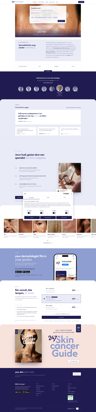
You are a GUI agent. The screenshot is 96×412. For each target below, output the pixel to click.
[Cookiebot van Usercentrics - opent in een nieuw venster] (64, 194)
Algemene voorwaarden (72, 387)
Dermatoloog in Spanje (40, 391)
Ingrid (62, 133)
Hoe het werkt (52, 2)
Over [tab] (65, 197)
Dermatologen (41, 2)
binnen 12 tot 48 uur (50, 51)
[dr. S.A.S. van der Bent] (28, 88)
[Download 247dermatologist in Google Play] (26, 272)
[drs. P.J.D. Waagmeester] (75, 88)
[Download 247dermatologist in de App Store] (18, 272)
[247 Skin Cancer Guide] (63, 346)
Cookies (69, 389)
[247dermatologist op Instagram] (68, 408)
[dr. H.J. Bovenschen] (36, 88)
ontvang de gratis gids (73, 361)
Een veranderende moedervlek (41, 17)
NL (77, 408)
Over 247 (53, 387)
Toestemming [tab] (31, 197)
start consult (81, 1)
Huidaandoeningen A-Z (23, 66)
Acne (33, 17)
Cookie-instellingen (71, 391)
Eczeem (49, 17)
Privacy (69, 386)
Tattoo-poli (38, 389)
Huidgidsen (35, 2)
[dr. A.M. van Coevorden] (67, 88)
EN (79, 408)
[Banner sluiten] (71, 193)
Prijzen (47, 2)
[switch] (41, 213)
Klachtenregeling (71, 393)
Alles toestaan (64, 217)
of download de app (35, 21)
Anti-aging (55, 17)
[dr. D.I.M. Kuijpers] (59, 88)
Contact (73, 66)
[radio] (61, 290)
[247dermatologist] (17, 2)
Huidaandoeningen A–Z (40, 386)
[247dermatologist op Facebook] (73, 408)
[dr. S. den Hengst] (44, 88)
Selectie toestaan (48, 217)
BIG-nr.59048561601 (59, 95)
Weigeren (32, 217)
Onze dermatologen (55, 386)
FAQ (57, 2)
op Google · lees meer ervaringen (75, 107)
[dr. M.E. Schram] (51, 88)
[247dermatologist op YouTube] (72, 408)
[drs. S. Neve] (20, 88)
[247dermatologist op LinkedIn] (70, 408)
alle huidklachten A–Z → (48, 242)
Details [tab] (48, 197)
